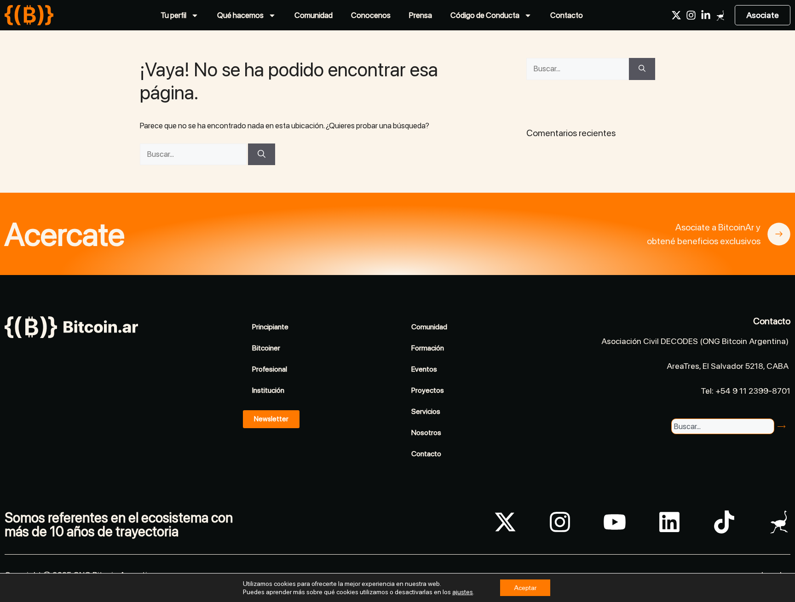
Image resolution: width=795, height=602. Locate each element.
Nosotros (426, 432)
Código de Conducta (484, 15)
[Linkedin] (669, 521)
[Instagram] (691, 15)
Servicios (425, 411)
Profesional (269, 369)
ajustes (462, 592)
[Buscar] (261, 154)
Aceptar (525, 587)
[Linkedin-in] (706, 15)
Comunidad (313, 15)
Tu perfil (173, 15)
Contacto (566, 15)
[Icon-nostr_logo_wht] (720, 15)
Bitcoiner (266, 348)
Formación (427, 348)
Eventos (424, 369)
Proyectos (427, 390)
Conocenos (371, 15)
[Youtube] (614, 521)
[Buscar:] (194, 154)
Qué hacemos (240, 15)
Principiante (270, 326)
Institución (268, 390)
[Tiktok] (724, 521)
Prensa (420, 15)
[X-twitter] (676, 15)
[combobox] (722, 426)
